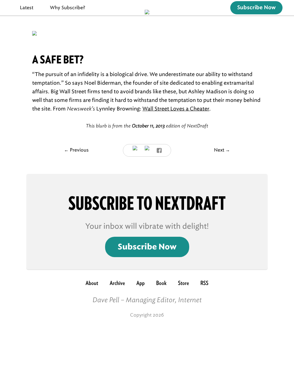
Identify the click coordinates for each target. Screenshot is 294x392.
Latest (26, 7)
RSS (204, 283)
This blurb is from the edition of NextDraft (147, 126)
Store (183, 283)
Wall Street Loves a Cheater (175, 109)
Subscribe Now (256, 7)
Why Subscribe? (67, 7)
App (140, 283)
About (92, 283)
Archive (117, 283)
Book (161, 283)
